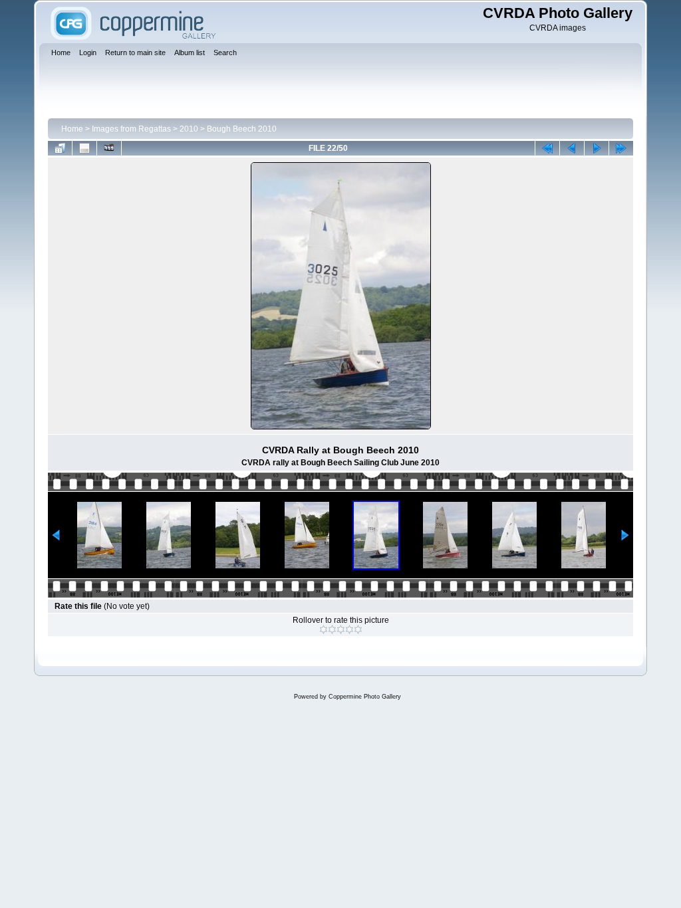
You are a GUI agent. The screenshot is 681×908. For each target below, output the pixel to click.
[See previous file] (572, 148)
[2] (332, 629)
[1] (323, 629)
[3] (341, 629)
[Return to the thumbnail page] (60, 148)
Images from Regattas (131, 129)
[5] (358, 629)
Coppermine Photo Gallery (365, 696)
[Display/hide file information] (84, 148)
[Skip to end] (621, 148)
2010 (189, 129)
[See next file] (597, 148)
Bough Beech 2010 (242, 129)
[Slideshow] (109, 148)
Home (72, 129)
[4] (349, 629)
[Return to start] (547, 148)
